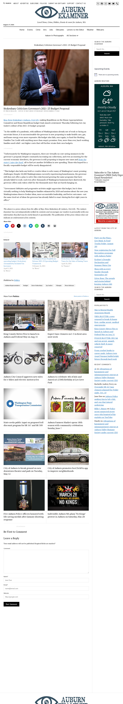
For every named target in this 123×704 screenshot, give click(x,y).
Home (21, 29)
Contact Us (81, 3)
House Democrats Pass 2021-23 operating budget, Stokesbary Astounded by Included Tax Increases (15, 262)
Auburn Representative (12, 285)
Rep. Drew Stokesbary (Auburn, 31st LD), (21, 120)
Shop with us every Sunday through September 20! (102, 272)
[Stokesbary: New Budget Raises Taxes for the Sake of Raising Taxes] (74, 250)
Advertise (24, 3)
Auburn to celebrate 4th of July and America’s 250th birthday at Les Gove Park (66, 379)
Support (70, 3)
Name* (6, 576)
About (16, 3)
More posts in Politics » (81, 296)
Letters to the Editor (75, 29)
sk (95, 368)
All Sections (71, 35)
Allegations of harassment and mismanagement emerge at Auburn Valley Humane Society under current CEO (106, 374)
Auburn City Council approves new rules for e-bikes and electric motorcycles (23, 378)
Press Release (69, 285)
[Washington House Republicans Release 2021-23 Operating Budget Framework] (45, 250)
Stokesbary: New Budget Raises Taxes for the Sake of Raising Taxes (74, 260)
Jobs (51, 29)
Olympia (58, 285)
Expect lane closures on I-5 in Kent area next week (67, 335)
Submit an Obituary (57, 3)
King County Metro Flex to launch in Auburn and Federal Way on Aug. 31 (21, 335)
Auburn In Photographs (54, 35)
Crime (38, 29)
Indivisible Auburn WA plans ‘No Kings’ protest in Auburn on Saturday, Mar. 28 (67, 515)
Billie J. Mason (100, 408)
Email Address (100, 182)
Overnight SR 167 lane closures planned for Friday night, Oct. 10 (106, 390)
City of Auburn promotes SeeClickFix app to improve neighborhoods (68, 469)
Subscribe (34, 3)
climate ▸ (106, 146)
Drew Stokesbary (37, 285)
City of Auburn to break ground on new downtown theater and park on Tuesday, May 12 (23, 471)
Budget (25, 285)
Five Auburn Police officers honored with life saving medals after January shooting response (24, 516)
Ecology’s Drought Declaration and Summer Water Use (102, 262)
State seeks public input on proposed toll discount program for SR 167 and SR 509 (23, 424)
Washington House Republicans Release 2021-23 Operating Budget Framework (45, 261)
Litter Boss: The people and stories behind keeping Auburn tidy (104, 281)
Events (30, 29)
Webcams (100, 29)
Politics (17, 280)
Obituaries (60, 29)
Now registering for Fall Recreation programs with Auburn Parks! (104, 253)
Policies (43, 3)
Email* (6, 585)
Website (6, 593)
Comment (7, 548)
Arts (45, 29)
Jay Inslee (49, 285)
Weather (90, 29)
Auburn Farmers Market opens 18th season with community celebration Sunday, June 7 (65, 425)
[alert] (106, 74)
